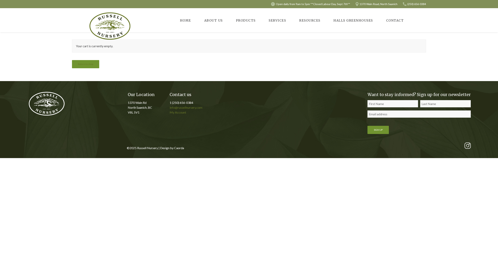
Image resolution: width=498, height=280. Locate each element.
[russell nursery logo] (109, 26)
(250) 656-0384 (416, 4)
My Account (178, 112)
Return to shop (85, 64)
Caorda (179, 148)
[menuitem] (185, 20)
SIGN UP (378, 129)
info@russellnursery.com (186, 107)
